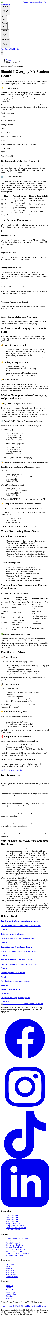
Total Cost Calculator (13, 1230)
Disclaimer (9, 1296)
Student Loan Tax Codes (15, 1245)
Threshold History (12, 1277)
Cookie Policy (11, 1294)
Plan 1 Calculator (12, 1215)
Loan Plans (10, 1264)
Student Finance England (30, 1306)
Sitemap (9, 1298)
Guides (4, 23)
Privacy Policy (11, 1290)
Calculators (5, 6)
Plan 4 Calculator (12, 1219)
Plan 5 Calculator (12, 1221)
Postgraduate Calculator (14, 1224)
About (7, 4)
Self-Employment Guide (14, 1255)
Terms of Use (10, 1292)
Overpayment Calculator (15, 1226)
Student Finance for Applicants (17, 1239)
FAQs (16, 49)
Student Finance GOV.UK (10, 1306)
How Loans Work (7, 49)
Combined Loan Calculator (16, 1228)
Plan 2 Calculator (12, 1217)
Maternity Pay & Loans (14, 1247)
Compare (5, 30)
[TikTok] (25, 1158)
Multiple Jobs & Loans (14, 1251)
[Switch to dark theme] (2, 51)
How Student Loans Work (15, 1241)
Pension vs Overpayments (15, 1249)
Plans (4, 16)
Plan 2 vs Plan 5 (11, 1273)
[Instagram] (25, 1110)
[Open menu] (2, 54)
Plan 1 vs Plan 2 (11, 1270)
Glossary (9, 1268)
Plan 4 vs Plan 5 (11, 1275)
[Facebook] (25, 1062)
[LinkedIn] (25, 1206)
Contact (8, 1288)
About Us (9, 1286)
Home (3, 4)
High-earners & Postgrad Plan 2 (17, 1253)
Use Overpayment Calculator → (13, 770)
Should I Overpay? (13, 1243)
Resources (5, 39)
